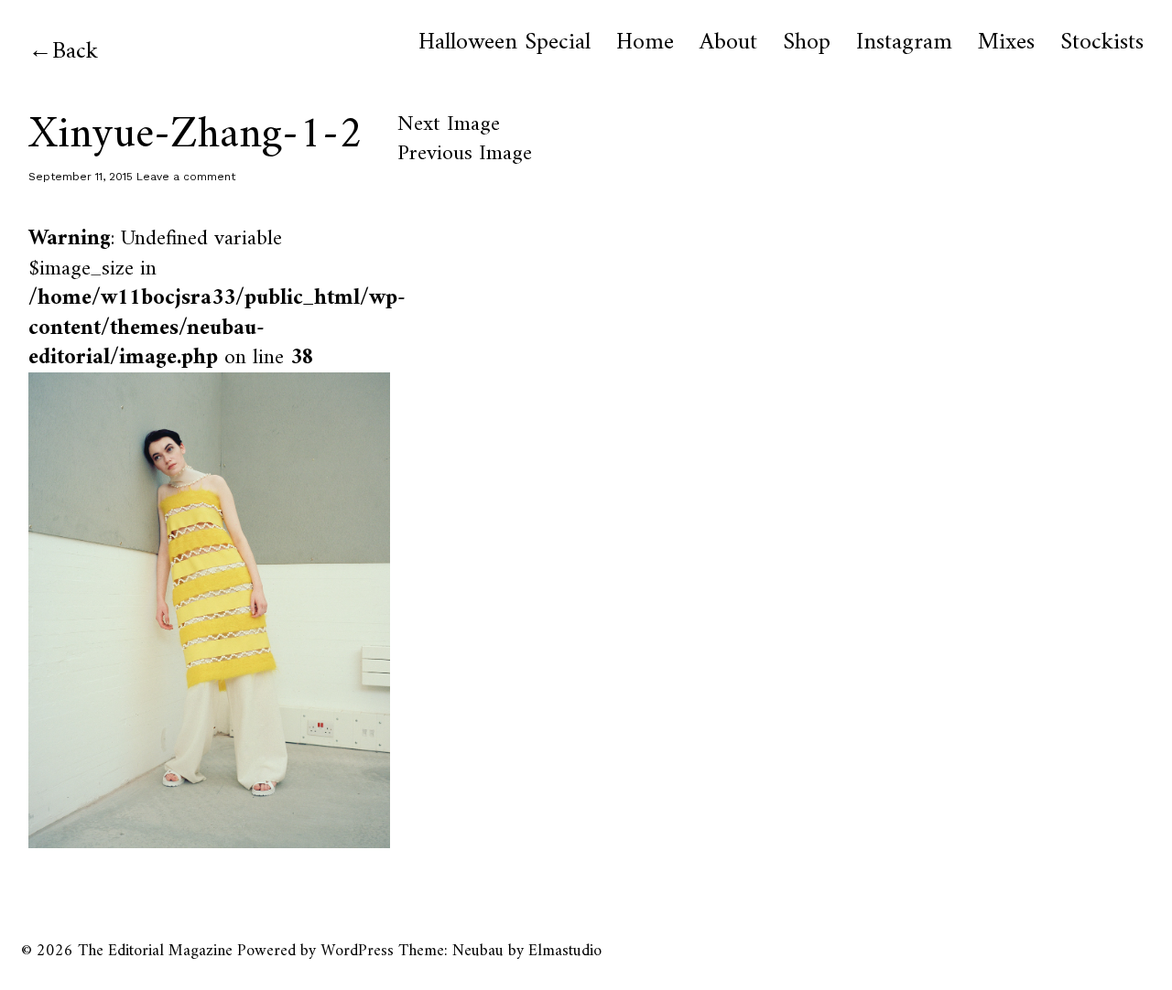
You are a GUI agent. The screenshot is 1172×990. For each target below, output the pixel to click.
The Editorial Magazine (155, 951)
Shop (806, 43)
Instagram (904, 43)
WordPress (357, 951)
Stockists (1102, 43)
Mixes (1006, 43)
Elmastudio (565, 951)
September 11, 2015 (80, 176)
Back (75, 51)
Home (645, 43)
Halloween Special (504, 43)
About (728, 43)
